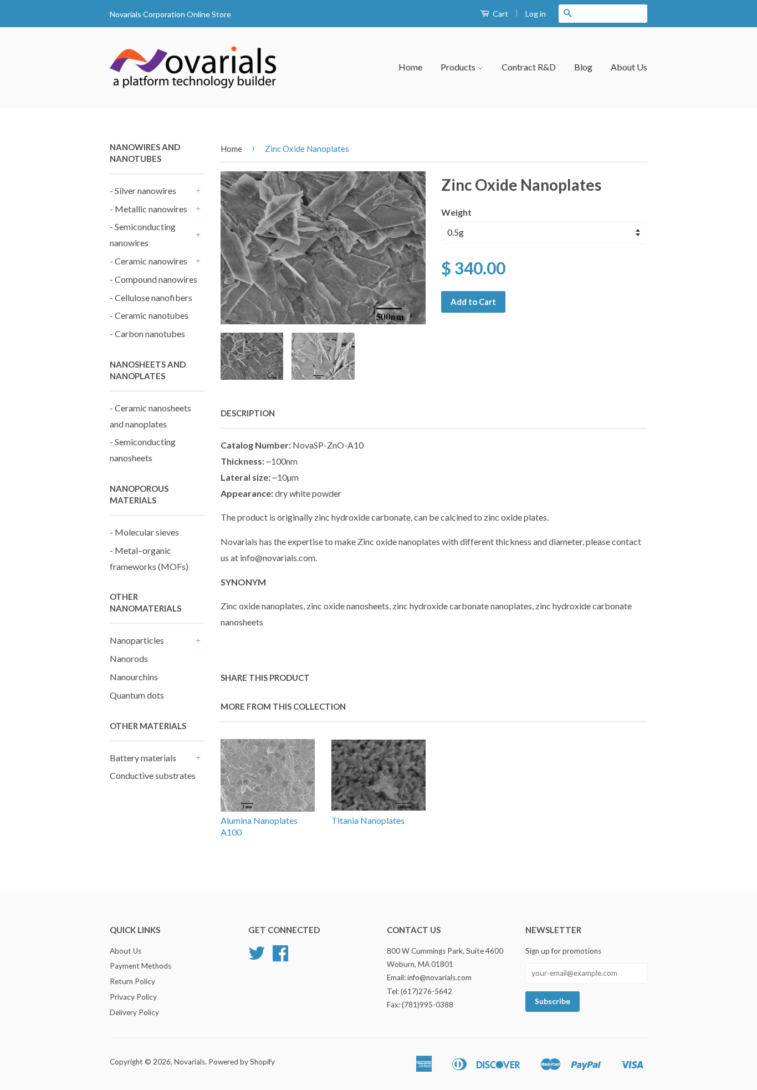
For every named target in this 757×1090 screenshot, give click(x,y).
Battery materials (143, 757)
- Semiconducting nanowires (143, 234)
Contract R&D (529, 67)
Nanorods (129, 658)
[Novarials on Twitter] (256, 957)
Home (410, 67)
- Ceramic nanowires (148, 261)
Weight (456, 212)
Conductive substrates (153, 775)
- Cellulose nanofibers (151, 297)
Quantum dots (137, 695)
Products (459, 67)
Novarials (189, 1061)
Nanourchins (134, 676)
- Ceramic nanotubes (149, 315)
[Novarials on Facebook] (280, 957)
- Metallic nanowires (148, 208)
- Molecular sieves (144, 532)
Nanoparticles (137, 640)
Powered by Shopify (241, 1061)
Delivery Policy (134, 1012)
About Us (629, 67)
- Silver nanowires (143, 190)
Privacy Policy (133, 996)
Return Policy (132, 981)
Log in (535, 13)
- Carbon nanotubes (147, 333)
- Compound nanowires (153, 279)
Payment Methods (140, 965)
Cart (499, 13)
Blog (583, 67)
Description (248, 413)
